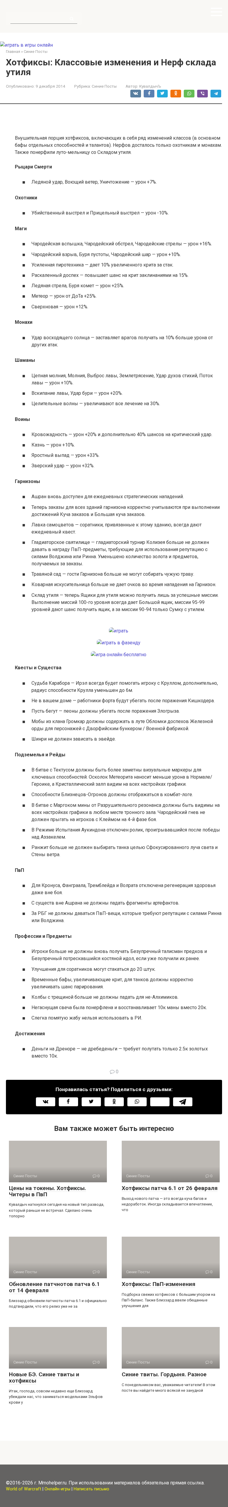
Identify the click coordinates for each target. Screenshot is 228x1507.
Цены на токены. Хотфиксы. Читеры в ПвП (47, 1191)
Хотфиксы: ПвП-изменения (158, 1284)
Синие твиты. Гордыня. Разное (164, 1374)
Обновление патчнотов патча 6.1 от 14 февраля (54, 1287)
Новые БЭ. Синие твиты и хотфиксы (44, 1377)
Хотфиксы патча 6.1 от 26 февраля (170, 1188)
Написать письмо (91, 1489)
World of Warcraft (23, 1489)
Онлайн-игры (57, 1489)
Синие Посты (104, 86)
